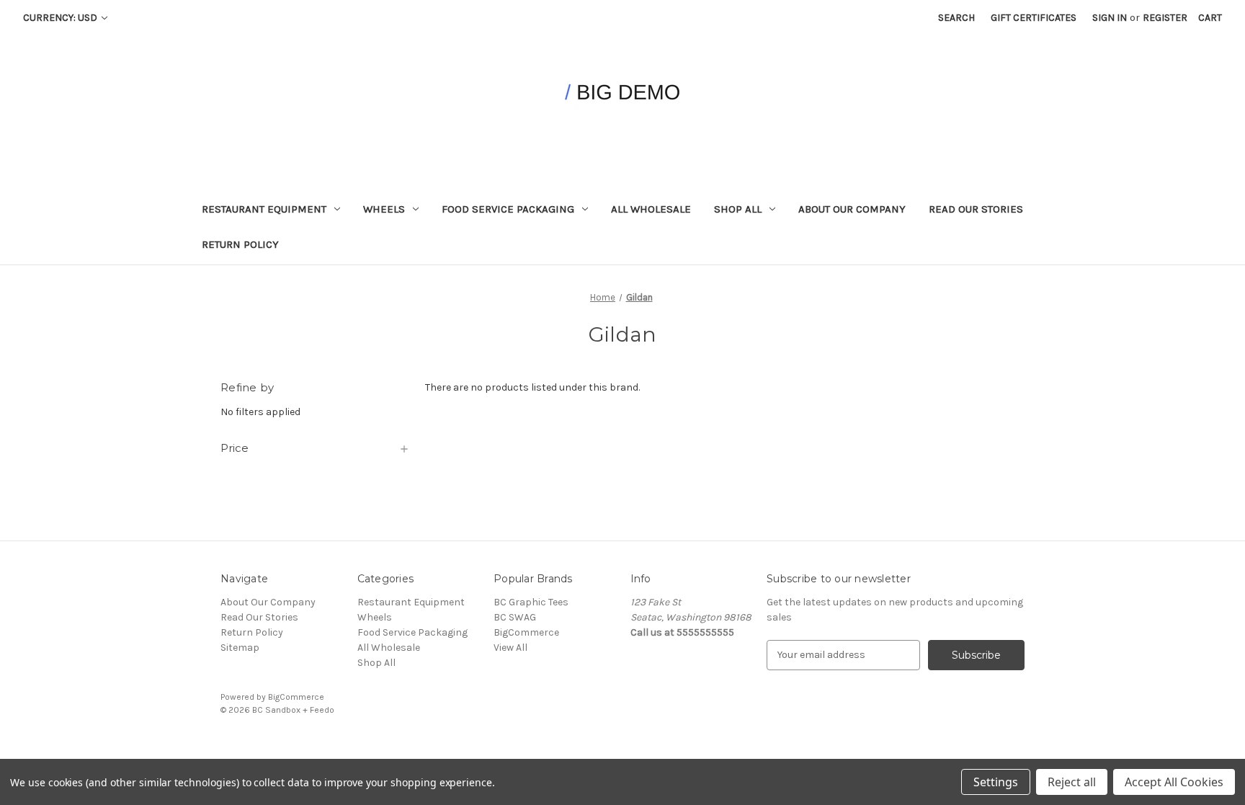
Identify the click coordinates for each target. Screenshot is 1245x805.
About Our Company (852, 209)
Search (956, 18)
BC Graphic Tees (531, 602)
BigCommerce (526, 632)
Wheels (384, 209)
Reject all (1072, 782)
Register (1165, 18)
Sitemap (239, 647)
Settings (995, 782)
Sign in (1109, 18)
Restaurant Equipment (264, 209)
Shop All (738, 209)
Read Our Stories (976, 209)
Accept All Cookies (1174, 782)
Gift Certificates (1033, 18)
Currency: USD (61, 18)
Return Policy (240, 244)
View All (510, 647)
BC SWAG (515, 617)
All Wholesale (651, 209)
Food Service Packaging (508, 209)
